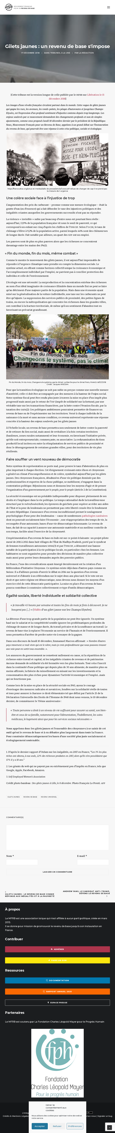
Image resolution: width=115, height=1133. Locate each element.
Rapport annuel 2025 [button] (59, 991)
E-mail (82, 856)
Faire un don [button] (59, 960)
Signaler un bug (105, 1116)
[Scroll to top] (109, 1127)
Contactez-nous (88, 1116)
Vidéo (37, 609)
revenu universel (49, 797)
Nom (10, 856)
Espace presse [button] (58, 1003)
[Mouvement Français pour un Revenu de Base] (19, 7)
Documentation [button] (59, 980)
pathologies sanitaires (95, 515)
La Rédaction (86, 53)
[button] (108, 7)
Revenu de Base (30, 797)
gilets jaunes (13, 797)
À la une (65, 53)
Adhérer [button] (59, 949)
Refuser (57, 1126)
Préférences (75, 1126)
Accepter (40, 1126)
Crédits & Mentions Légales (16, 1116)
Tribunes (55, 53)
